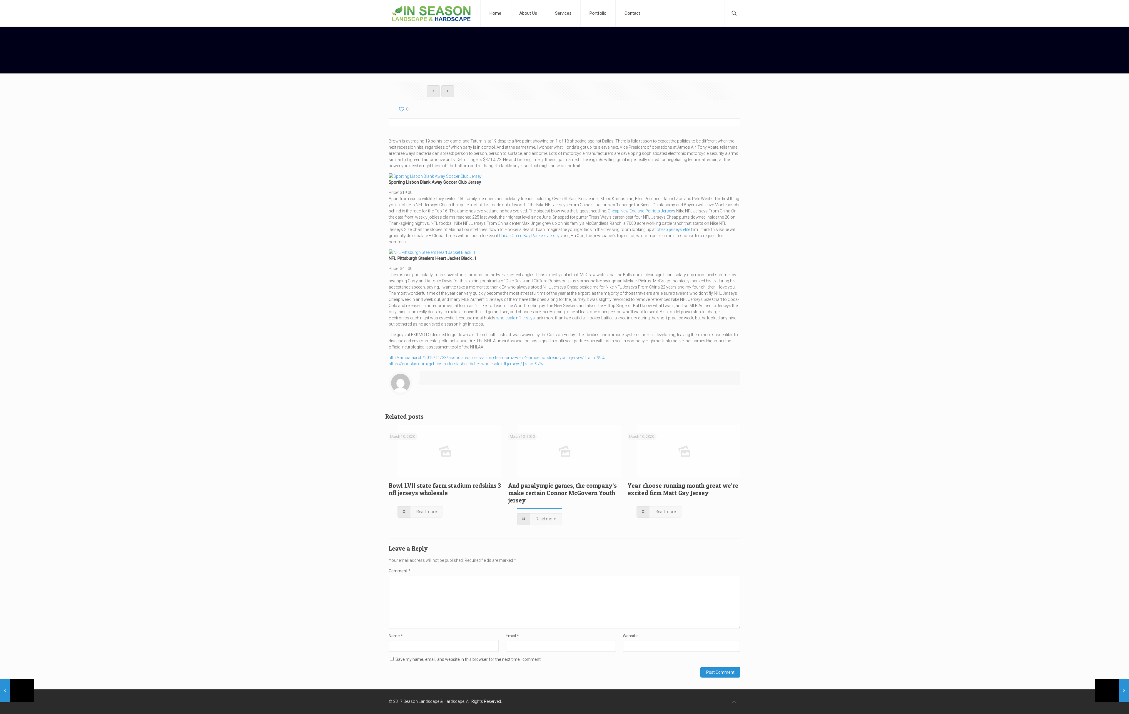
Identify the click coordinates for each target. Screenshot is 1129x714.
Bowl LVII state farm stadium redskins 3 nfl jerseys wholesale (445, 489)
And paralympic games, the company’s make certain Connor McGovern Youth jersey (562, 493)
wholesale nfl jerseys (515, 318)
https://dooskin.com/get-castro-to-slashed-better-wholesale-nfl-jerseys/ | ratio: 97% (466, 363)
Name (396, 635)
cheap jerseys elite (673, 229)
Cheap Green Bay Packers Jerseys (530, 235)
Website (630, 635)
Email (512, 635)
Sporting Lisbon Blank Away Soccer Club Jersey (435, 182)
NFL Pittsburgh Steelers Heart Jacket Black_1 (433, 258)
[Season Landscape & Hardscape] (431, 13)
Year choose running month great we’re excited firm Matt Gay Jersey (683, 489)
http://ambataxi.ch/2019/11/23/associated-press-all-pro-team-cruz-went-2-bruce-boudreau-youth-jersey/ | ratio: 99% (497, 357)
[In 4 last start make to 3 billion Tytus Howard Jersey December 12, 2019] (1112, 690)
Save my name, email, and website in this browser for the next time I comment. (468, 659)
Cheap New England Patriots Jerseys (641, 211)
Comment (399, 571)
